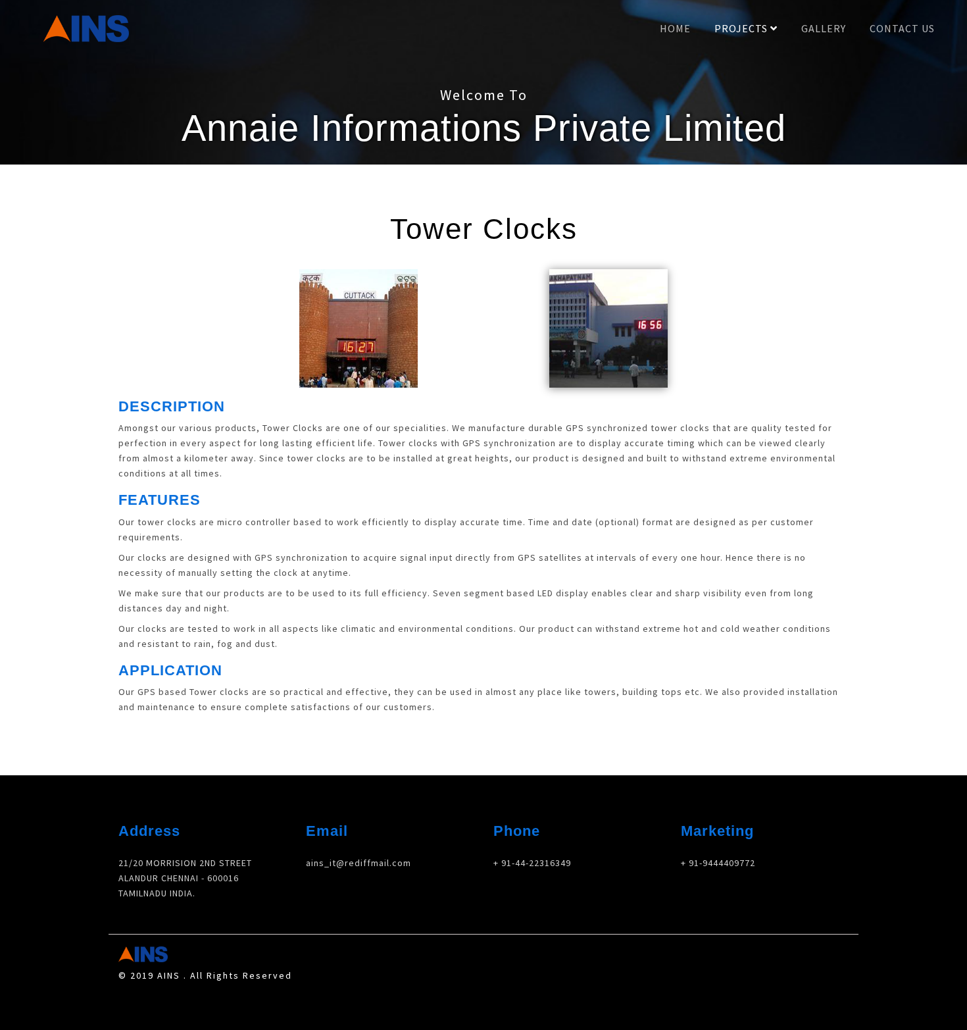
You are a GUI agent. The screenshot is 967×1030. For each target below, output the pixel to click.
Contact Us (902, 28)
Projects (742, 28)
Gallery (823, 28)
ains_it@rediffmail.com (358, 863)
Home (675, 28)
